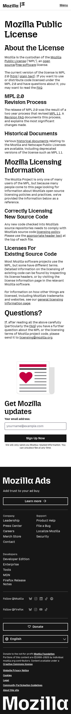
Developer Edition (16, 559)
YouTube (41, 609)
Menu (64, 5)
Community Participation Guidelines (22, 685)
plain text (27, 76)
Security (42, 536)
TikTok (46, 598)
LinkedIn (41, 598)
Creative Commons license (18, 664)
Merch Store (12, 536)
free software (26, 65)
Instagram (36, 598)
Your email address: (17, 419)
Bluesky (30, 598)
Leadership (11, 520)
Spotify (51, 598)
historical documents (32, 141)
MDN (6, 575)
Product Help (45, 520)
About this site (11, 690)
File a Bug (43, 526)
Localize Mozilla (48, 531)
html (14, 76)
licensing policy (48, 232)
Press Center (12, 526)
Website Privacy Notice (16, 670)
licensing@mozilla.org (36, 337)
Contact (9, 542)
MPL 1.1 (54, 113)
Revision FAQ (14, 117)
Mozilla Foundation (44, 654)
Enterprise (11, 564)
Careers (8, 531)
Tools (7, 570)
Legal (6, 680)
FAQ (39, 87)
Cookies (7, 675)
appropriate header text (44, 235)
